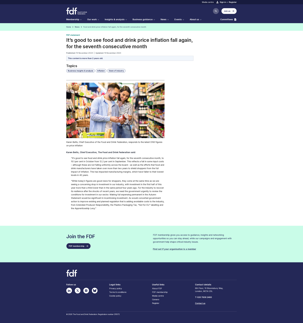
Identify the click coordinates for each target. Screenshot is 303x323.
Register (233, 2)
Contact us (200, 303)
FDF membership (160, 292)
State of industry (116, 71)
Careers (155, 299)
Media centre (208, 2)
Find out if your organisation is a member (174, 249)
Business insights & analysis (80, 71)
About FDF (157, 288)
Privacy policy (115, 288)
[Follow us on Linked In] (69, 290)
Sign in (223, 2)
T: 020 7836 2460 (203, 297)
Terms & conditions (117, 292)
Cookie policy (115, 296)
